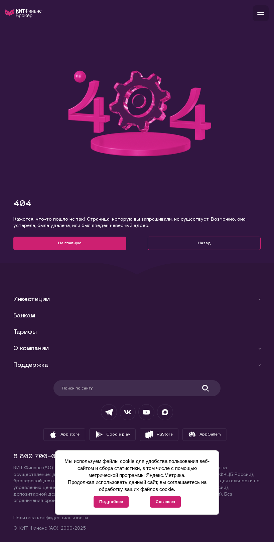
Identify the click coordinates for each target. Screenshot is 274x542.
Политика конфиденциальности (50, 517)
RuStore (165, 434)
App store (70, 434)
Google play (118, 434)
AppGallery (210, 434)
